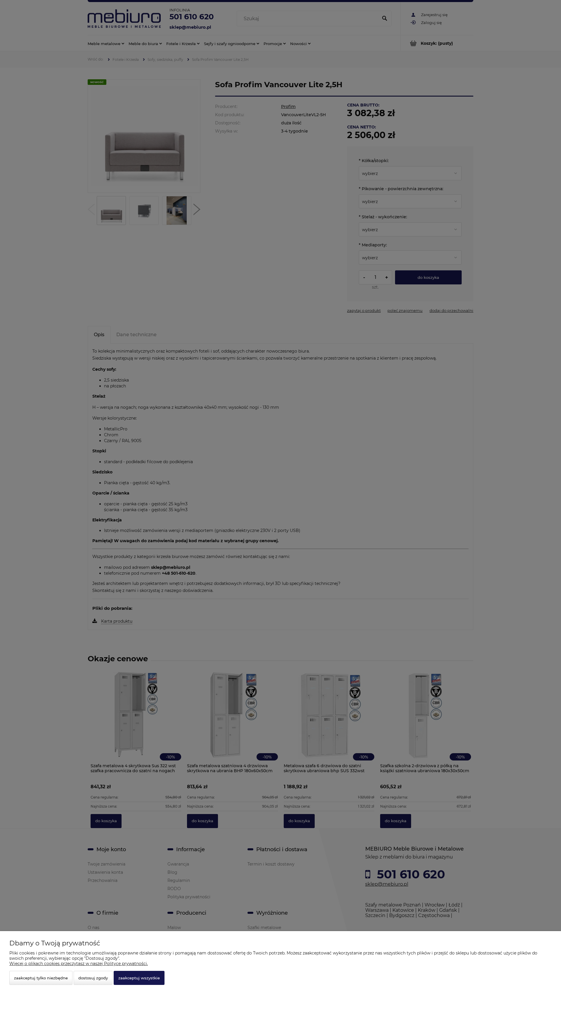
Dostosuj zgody (93, 978)
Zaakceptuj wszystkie (139, 978)
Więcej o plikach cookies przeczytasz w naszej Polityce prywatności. (78, 963)
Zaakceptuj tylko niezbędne (41, 978)
